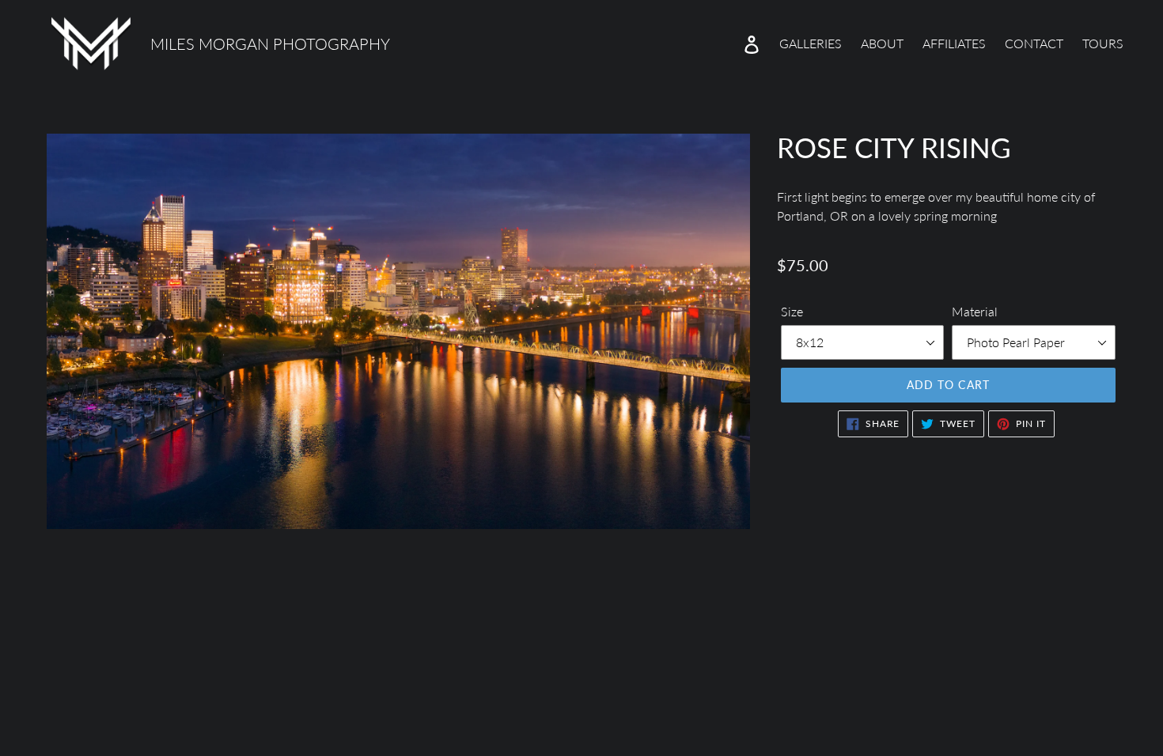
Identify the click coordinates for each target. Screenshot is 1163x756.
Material (975, 311)
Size (792, 311)
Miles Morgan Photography (270, 43)
